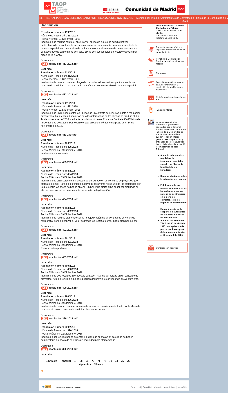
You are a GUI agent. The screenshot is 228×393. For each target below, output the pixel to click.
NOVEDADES (125, 18)
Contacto (158, 387)
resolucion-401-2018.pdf (63, 257)
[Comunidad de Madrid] (152, 12)
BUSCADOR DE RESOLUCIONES (96, 18)
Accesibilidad (170, 387)
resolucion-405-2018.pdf (63, 162)
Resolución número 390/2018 (58, 327)
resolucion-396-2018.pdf (63, 318)
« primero (51, 361)
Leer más (46, 69)
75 (122, 361)
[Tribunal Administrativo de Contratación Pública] (56, 7)
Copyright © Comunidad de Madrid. (69, 387)
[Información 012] (109, 12)
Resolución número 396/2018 (58, 296)
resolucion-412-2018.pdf (63, 94)
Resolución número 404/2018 (58, 170)
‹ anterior (65, 361)
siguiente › (84, 364)
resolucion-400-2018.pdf (63, 287)
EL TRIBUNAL (47, 18)
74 (116, 361)
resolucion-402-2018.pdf (63, 229)
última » (98, 364)
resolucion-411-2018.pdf (63, 134)
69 (87, 361)
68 (81, 361)
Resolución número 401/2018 (58, 238)
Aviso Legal (136, 387)
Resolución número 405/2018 (58, 143)
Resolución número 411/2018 (58, 103)
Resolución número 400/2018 (58, 265)
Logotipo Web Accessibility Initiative (46, 386)
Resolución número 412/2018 (58, 72)
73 (110, 361)
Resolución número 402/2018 (58, 207)
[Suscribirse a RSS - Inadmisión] (42, 371)
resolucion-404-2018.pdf (63, 199)
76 (128, 361)
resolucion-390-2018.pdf (63, 349)
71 (98, 361)
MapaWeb (182, 387)
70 (93, 361)
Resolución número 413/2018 (58, 32)
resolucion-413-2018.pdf (63, 64)
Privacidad (147, 387)
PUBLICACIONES (66, 18)
